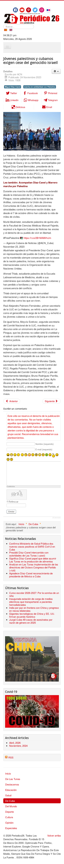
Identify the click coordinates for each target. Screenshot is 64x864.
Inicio (8, 773)
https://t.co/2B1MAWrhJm (37, 238)
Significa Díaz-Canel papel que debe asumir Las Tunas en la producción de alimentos (32, 560)
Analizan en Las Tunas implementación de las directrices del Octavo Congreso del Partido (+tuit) (33, 567)
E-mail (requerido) (43, 449)
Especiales (11, 828)
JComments (56, 518)
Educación (11, 790)
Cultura (9, 817)
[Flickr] (48, 10)
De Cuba (10, 800)
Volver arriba (54, 835)
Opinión (9, 822)
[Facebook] (15, 9)
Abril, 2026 (15, 742)
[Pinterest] (28, 9)
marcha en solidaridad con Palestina (39, 87)
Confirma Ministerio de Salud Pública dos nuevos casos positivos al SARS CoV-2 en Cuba (32, 546)
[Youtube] (22, 9)
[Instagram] (41, 9)
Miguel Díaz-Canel (12, 87)
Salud (8, 795)
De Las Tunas (12, 779)
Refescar (13, 501)
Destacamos (12, 784)
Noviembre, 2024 (18, 745)
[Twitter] (35, 9)
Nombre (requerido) (44, 444)
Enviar (11, 511)
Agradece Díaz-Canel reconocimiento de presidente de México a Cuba (31, 575)
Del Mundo (11, 806)
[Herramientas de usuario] (56, 71)
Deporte (9, 811)
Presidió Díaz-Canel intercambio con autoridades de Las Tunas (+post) (28, 554)
